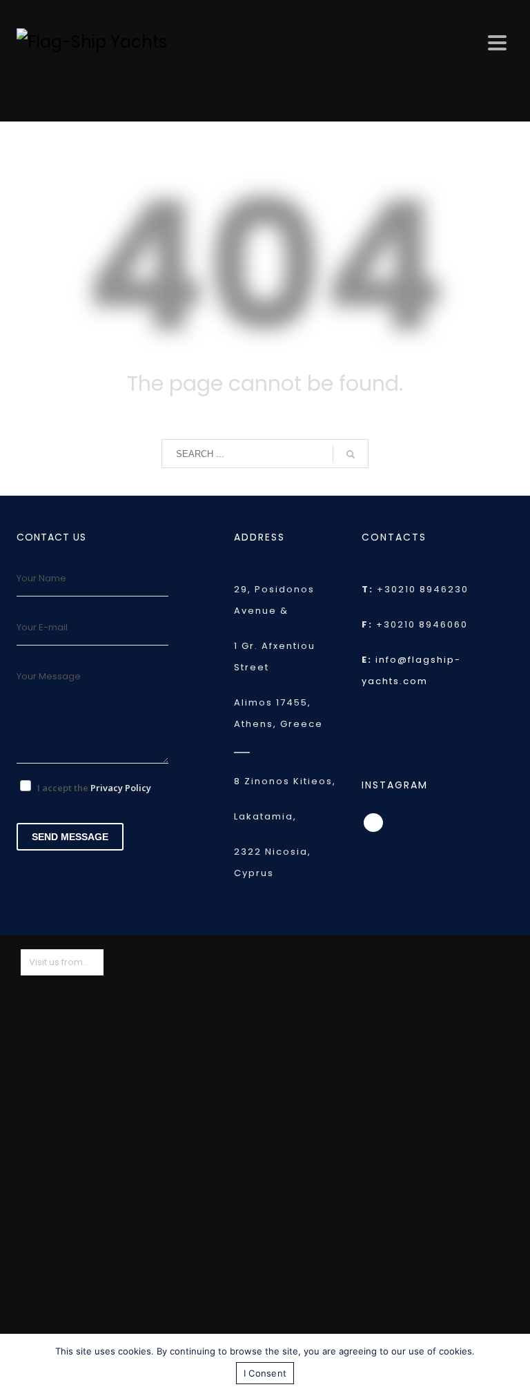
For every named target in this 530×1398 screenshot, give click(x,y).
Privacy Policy (120, 787)
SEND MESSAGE (70, 836)
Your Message (49, 676)
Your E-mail (42, 627)
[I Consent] (513, 1366)
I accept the (94, 787)
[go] (351, 454)
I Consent (265, 1373)
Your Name (41, 578)
